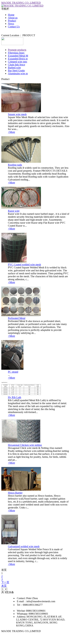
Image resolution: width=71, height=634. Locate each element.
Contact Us (14, 26)
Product (12, 20)
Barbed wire (14, 67)
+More (11, 132)
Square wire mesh (17, 114)
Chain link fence (16, 64)
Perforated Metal (16, 318)
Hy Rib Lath (14, 397)
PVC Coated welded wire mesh (24, 264)
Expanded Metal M (18, 55)
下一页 (5, 582)
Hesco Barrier (15, 492)
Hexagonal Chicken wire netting (25, 445)
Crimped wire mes (17, 61)
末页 (4, 585)
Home (11, 14)
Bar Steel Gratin (16, 70)
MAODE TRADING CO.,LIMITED (21, 2)
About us (13, 17)
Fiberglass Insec (16, 52)
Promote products (17, 49)
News (11, 23)
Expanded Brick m (18, 58)
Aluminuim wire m (18, 73)
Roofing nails (15, 164)
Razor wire (13, 210)
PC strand (13, 371)
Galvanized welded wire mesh (23, 546)
